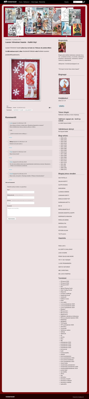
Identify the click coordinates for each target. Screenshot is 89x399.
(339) (64, 155)
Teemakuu (63, 326)
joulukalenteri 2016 (66, 344)
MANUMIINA (61, 188)
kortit (62, 351)
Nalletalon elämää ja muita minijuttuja (68, 114)
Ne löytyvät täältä (63, 131)
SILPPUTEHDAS (63, 185)
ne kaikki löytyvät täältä (64, 123)
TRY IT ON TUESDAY (64, 260)
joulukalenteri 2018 (66, 345)
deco (62, 338)
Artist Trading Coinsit (66, 290)
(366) (64, 157)
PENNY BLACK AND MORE (66, 256)
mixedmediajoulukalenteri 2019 (69, 368)
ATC (62, 286)
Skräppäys (63, 321)
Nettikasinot (26, 2)
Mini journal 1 (64, 311)
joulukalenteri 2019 (66, 347)
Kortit (62, 300)
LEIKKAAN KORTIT (63, 195)
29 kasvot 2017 (65, 285)
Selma (11, 162)
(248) (64, 153)
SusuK (11, 173)
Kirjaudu (66, 2)
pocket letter (64, 370)
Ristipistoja (63, 319)
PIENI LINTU (61, 246)
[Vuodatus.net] (10, 396)
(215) (64, 140)
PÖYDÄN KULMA (63, 230)
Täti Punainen (62, 234)
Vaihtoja (63, 332)
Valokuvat (63, 333)
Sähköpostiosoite (15, 195)
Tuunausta (63, 328)
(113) (64, 162)
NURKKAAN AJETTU (64, 202)
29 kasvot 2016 (65, 283)
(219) (64, 152)
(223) (64, 143)
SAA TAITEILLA (62, 177)
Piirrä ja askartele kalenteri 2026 (69, 318)
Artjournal (63, 291)
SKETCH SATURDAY (64, 267)
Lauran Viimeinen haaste (13, 48)
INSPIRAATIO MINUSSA (65, 216)
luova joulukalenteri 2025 (67, 358)
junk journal (64, 349)
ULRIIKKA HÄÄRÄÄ (63, 191)
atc (61, 335)
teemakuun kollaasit (66, 380)
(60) (63, 166)
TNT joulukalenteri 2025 (67, 325)
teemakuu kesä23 (65, 379)
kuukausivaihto (65, 352)
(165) (64, 167)
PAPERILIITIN (62, 223)
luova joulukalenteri (66, 356)
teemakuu (63, 377)
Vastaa (10, 137)
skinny (62, 373)
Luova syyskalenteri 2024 (68, 307)
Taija (11, 151)
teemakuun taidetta (66, 382)
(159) (64, 147)
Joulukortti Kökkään (29, 51)
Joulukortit (28, 110)
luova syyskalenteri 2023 (67, 361)
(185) (64, 148)
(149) (64, 145)
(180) (64, 150)
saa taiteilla (64, 372)
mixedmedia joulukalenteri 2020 (69, 366)
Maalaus (63, 309)
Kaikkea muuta (65, 298)
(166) (64, 141)
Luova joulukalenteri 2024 (68, 305)
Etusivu (21, 2)
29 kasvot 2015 (65, 281)
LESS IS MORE (62, 252)
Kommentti (9, 205)
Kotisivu (20, 200)
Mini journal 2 (64, 312)
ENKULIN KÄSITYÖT (64, 199)
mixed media (64, 363)
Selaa (34, 2)
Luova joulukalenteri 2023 (68, 304)
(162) (64, 160)
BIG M (60, 206)
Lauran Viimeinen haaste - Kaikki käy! (21, 42)
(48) (63, 164)
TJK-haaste (64, 323)
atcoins (62, 337)
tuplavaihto (64, 384)
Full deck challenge (66, 293)
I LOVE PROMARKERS (64, 263)
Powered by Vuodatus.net (78, 397)
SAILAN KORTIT (63, 181)
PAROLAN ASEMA (63, 220)
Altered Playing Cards (66, 288)
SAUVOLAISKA (62, 227)
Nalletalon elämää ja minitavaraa (70, 316)
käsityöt (63, 354)
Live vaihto (63, 302)
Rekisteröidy (42, 2)
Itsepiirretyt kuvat (18, 110)
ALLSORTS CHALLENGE (65, 249)
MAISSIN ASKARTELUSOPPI (66, 213)
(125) (64, 138)
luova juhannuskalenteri (67, 359)
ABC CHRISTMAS (63, 270)
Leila (11, 123)
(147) (64, 159)
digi (61, 340)
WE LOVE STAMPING (64, 274)
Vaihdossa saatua (65, 330)
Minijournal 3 (64, 314)
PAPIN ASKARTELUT (64, 209)
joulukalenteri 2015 (66, 342)
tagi (62, 375)
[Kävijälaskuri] (61, 106)
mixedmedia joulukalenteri (68, 365)
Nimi (8, 189)
